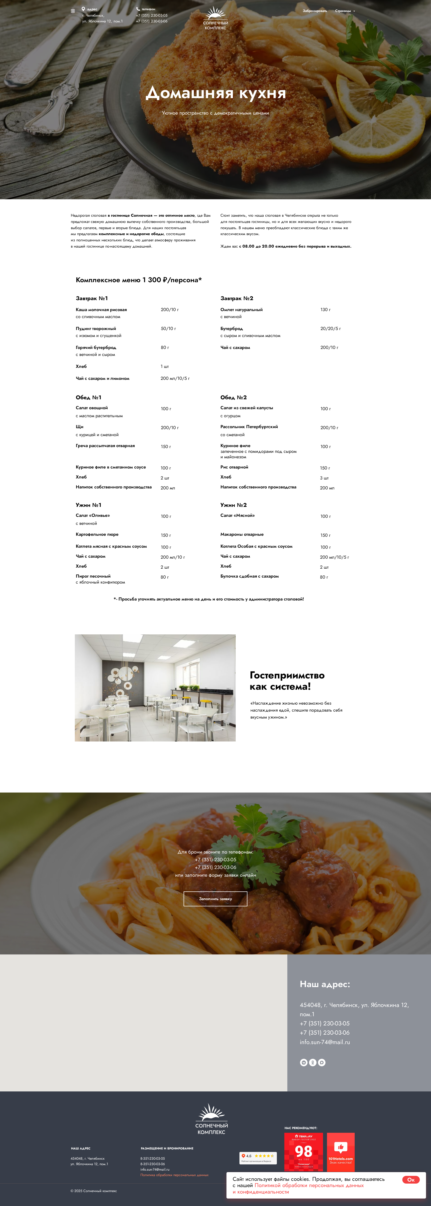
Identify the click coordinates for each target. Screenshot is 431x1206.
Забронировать (315, 10)
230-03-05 (159, 15)
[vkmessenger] (304, 1062)
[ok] (313, 1062)
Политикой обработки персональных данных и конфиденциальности (298, 1188)
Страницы (343, 10)
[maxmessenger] (321, 1062)
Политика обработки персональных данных (174, 1174)
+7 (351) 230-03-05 (215, 859)
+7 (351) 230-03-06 (152, 21)
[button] (215, 898)
